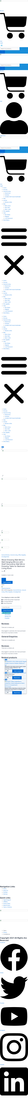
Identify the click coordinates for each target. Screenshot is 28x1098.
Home (4, 187)
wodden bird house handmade (13, 196)
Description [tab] (8, 614)
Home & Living (7, 191)
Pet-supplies (6, 211)
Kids (4, 198)
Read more (17, 677)
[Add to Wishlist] (3, 579)
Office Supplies (22, 555)
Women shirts (8, 202)
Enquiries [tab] (7, 618)
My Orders (7, 214)
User (4, 213)
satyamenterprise (5, 588)
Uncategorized (5, 556)
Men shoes (8, 205)
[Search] (2, 52)
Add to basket (7, 582)
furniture (7, 195)
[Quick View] (11, 671)
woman (5, 200)
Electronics (8, 193)
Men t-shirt (8, 209)
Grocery (5, 189)
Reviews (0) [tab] (8, 616)
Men (4, 204)
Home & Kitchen (5, 555)
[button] (14, 45)
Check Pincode (7, 610)
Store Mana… (6, 220)
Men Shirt (7, 207)
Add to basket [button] (18, 671)
